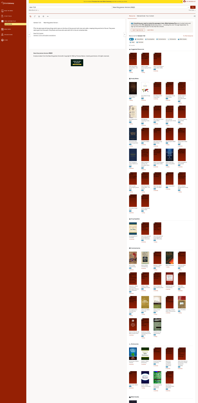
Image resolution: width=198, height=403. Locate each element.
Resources (132, 16)
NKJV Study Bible (170, 186)
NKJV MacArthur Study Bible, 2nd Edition (133, 68)
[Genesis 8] (125, 34)
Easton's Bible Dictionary (144, 362)
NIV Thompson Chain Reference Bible (133, 164)
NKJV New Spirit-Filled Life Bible (158, 186)
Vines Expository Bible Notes (145, 208)
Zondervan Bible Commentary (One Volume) (146, 333)
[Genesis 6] (29, 34)
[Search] (193, 7)
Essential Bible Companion (182, 266)
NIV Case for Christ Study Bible (158, 120)
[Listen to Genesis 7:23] (47, 16)
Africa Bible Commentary (132, 266)
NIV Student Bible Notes (182, 142)
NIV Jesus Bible (145, 141)
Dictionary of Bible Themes (134, 362)
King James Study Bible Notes (170, 96)
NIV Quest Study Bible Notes (158, 142)
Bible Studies (135, 397)
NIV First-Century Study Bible (182, 120)
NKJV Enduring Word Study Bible (170, 163)
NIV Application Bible (133, 120)
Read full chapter (38, 33)
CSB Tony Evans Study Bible (133, 96)
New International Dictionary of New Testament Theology (182, 363)
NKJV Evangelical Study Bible (182, 163)
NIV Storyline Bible (170, 141)
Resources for (137, 36)
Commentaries (135, 248)
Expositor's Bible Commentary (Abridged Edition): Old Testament (134, 288)
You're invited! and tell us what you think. (105, 1)
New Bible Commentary (181, 286)
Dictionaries (135, 344)
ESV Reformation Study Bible (158, 96)
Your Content (150, 16)
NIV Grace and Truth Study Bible (133, 142)
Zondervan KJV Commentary (157, 332)
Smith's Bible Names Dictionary (146, 385)
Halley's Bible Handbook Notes (145, 286)
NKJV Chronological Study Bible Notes (159, 67)
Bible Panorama (170, 265)
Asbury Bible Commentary (144, 266)
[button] (189, 1)
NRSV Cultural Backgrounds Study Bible (183, 187)
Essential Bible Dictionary (157, 362)
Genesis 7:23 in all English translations (44, 35)
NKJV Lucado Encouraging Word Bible (146, 68)
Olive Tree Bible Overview (145, 310)
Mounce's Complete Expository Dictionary (168, 363)
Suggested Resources (137, 49)
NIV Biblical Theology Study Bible (145, 121)
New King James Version (40, 53)
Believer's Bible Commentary (157, 266)
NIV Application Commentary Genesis (133, 311)
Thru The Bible (182, 309)
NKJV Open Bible (133, 385)
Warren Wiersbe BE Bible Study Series (134, 332)
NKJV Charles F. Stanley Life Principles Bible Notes (145, 164)
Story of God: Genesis (157, 310)
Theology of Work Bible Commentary (170, 310)
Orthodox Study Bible (133, 208)
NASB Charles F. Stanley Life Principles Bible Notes (182, 98)
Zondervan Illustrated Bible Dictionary (170, 386)
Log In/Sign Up (191, 1)
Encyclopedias (135, 219)
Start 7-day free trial (138, 30)
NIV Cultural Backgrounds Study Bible (171, 121)
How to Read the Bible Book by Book (158, 286)
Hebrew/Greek (141, 16)
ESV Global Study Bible (145, 96)
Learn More (150, 30)
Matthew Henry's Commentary (170, 286)
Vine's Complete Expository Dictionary (158, 386)
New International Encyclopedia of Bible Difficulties (158, 237)
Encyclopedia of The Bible (133, 236)
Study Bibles (135, 78)
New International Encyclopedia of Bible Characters (146, 237)
